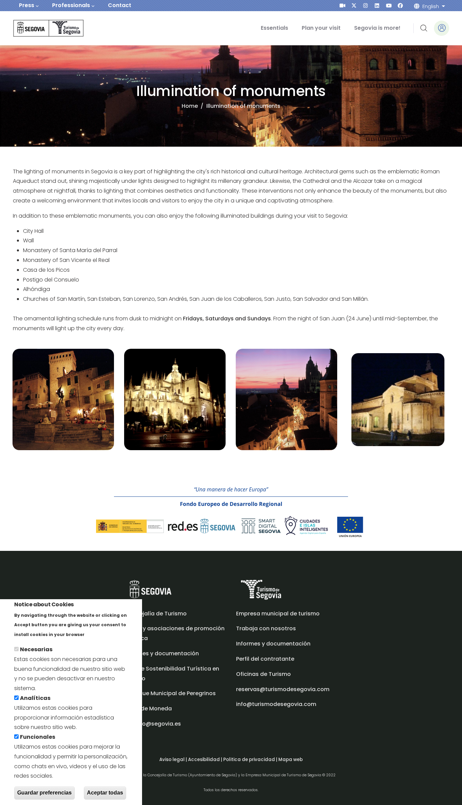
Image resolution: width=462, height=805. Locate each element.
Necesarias (36, 649)
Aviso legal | (173, 759)
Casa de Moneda (148, 708)
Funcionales (37, 737)
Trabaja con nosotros (266, 628)
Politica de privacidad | (250, 759)
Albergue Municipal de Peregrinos (170, 693)
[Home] (39, 28)
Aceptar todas (105, 793)
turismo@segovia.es (152, 724)
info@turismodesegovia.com (276, 704)
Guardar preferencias (44, 793)
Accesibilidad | (205, 759)
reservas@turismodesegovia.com (282, 689)
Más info (97, 634)
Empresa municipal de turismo (278, 613)
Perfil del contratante (265, 659)
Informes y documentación (273, 644)
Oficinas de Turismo (263, 674)
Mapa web (290, 759)
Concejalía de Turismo (155, 613)
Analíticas (35, 698)
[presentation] (342, 5)
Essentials (274, 28)
